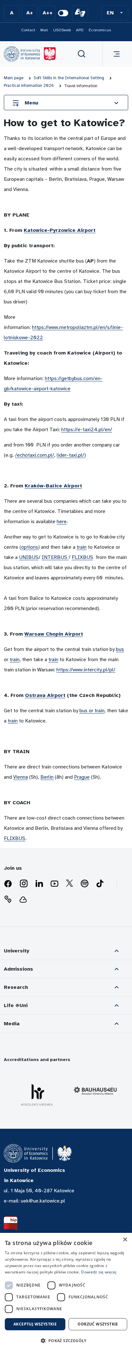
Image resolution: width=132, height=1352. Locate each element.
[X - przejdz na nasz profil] (69, 884)
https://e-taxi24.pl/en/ (86, 429)
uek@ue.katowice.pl (43, 1201)
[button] (114, 12)
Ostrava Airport (45, 695)
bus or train (91, 710)
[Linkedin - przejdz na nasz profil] (39, 884)
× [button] (124, 1239)
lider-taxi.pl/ (70, 455)
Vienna (20, 777)
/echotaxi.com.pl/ (34, 455)
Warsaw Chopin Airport (53, 634)
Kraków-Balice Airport (53, 486)
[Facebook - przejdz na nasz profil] (8, 884)
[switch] (63, 13)
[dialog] (66, 1292)
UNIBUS (28, 557)
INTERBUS (55, 557)
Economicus (100, 30)
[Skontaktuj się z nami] (8, 899)
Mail (44, 30)
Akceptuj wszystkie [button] (35, 1324)
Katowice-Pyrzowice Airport (59, 230)
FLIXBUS (82, 557)
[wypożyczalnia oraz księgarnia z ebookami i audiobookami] (23, 899)
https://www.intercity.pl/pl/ (85, 670)
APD (80, 30)
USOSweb (62, 30)
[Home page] (30, 54)
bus (120, 649)
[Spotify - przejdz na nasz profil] (84, 884)
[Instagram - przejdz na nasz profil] (24, 884)
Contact (28, 30)
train (82, 547)
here (62, 521)
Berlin (47, 777)
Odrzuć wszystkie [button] (98, 1324)
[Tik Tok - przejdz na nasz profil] (100, 884)
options (29, 547)
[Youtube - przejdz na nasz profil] (54, 884)
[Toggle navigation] (115, 54)
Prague (82, 777)
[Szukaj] (82, 54)
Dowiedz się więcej (98, 1272)
